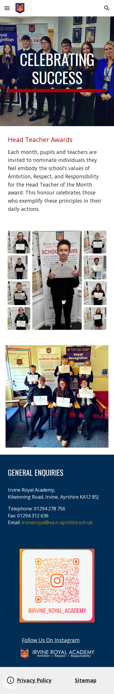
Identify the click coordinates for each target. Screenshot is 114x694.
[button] (7, 8)
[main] (57, 71)
